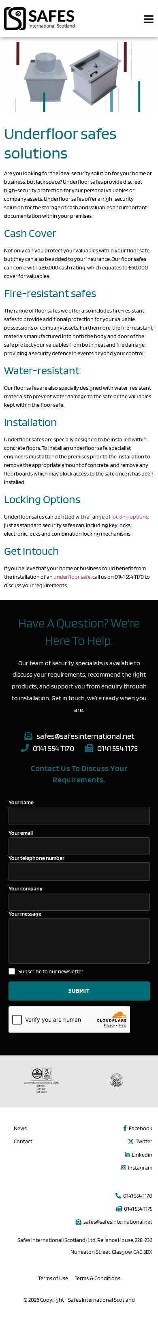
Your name (21, 802)
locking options (129, 516)
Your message (25, 914)
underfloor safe (72, 576)
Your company (26, 889)
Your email (21, 833)
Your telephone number (36, 858)
